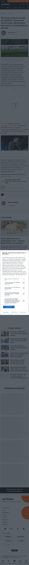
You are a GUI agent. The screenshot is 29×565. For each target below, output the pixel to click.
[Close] (26, 253)
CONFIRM (9, 306)
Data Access (14, 312)
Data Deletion (6, 312)
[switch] (23, 283)
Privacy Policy (23, 312)
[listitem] (14, 279)
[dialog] (14, 282)
